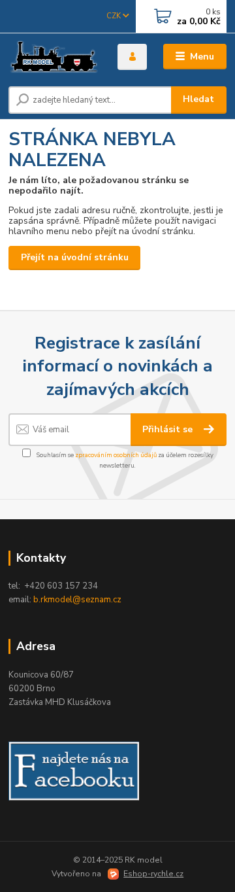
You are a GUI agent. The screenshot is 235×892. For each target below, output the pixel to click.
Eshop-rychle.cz (153, 873)
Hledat (198, 99)
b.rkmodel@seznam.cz (77, 600)
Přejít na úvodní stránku (75, 257)
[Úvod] (53, 57)
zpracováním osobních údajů (116, 455)
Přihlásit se (168, 429)
